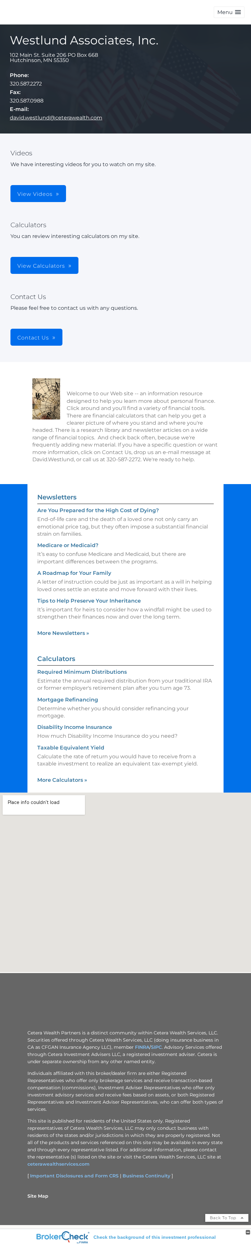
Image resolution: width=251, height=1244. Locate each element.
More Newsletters (63, 633)
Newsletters (56, 497)
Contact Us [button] (33, 338)
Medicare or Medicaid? (67, 545)
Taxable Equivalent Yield (70, 748)
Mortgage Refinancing (67, 700)
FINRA (142, 1047)
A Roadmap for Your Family (74, 573)
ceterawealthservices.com (58, 1164)
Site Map (37, 1196)
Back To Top (224, 1217)
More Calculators (62, 780)
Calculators (56, 659)
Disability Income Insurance (74, 727)
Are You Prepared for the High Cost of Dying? (98, 510)
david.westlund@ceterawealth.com (56, 118)
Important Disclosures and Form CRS (74, 1176)
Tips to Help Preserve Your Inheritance (89, 601)
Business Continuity (146, 1176)
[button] (229, 12)
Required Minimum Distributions (82, 672)
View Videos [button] (35, 194)
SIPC (156, 1047)
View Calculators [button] (41, 266)
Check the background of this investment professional (154, 1237)
